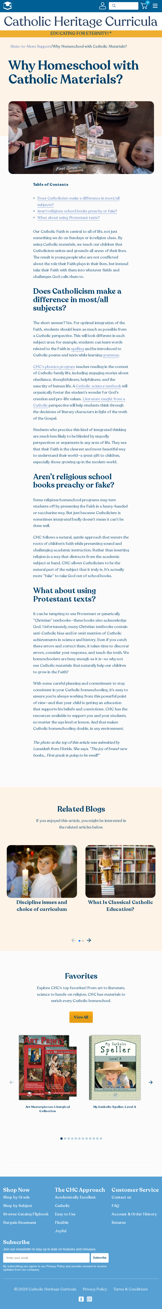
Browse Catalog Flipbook (26, 1214)
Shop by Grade (16, 1197)
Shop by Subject (17, 1205)
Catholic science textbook (98, 386)
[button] (79, 941)
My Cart (147, 3)
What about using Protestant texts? (68, 217)
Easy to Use (65, 1214)
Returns (119, 1222)
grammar (111, 355)
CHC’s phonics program (54, 366)
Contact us (121, 1197)
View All (81, 1017)
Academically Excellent (75, 1197)
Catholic (62, 1205)
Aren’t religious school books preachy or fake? (77, 211)
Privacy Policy (95, 1289)
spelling (77, 348)
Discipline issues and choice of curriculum (41, 906)
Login (102, 5)
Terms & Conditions (130, 1289)
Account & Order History (134, 1214)
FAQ (115, 1205)
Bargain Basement (19, 1222)
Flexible (62, 1222)
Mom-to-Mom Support (30, 46)
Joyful (60, 1231)
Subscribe (100, 1258)
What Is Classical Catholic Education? (120, 906)
